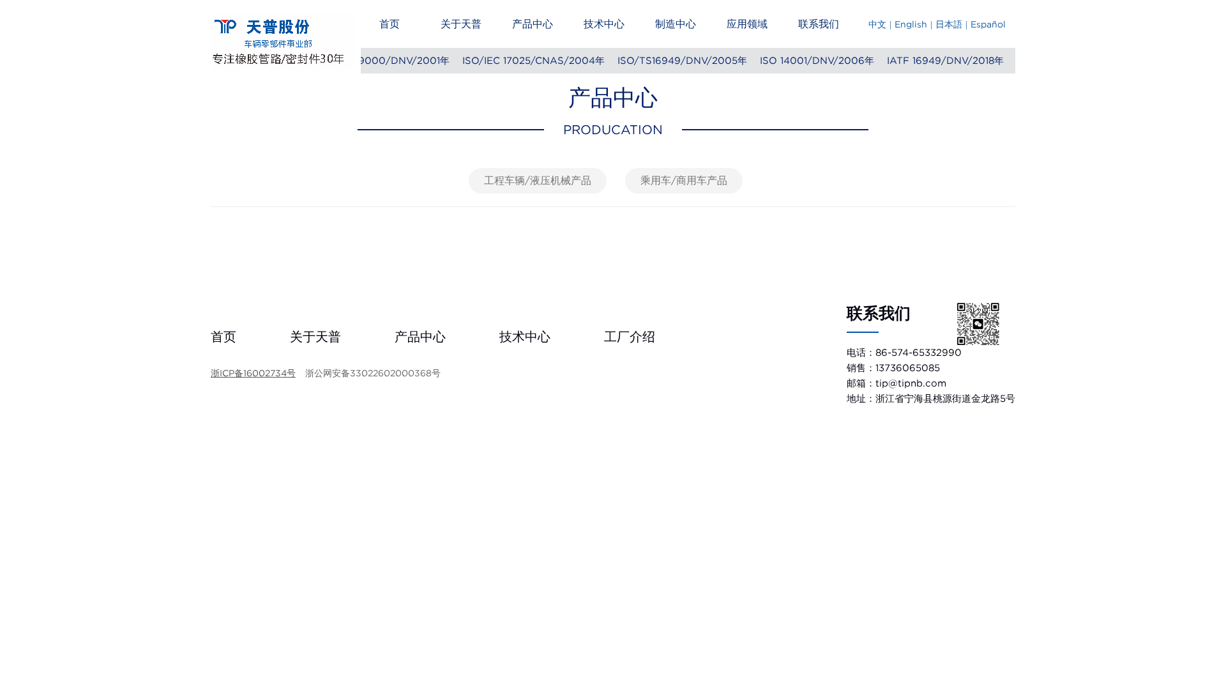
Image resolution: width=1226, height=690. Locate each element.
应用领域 (747, 24)
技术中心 (604, 24)
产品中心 (532, 24)
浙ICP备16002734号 (253, 373)
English (911, 24)
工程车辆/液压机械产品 (537, 180)
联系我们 (818, 24)
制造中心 (675, 24)
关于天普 (461, 24)
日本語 (948, 24)
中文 (877, 24)
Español (988, 24)
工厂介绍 (629, 336)
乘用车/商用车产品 (683, 180)
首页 (389, 24)
